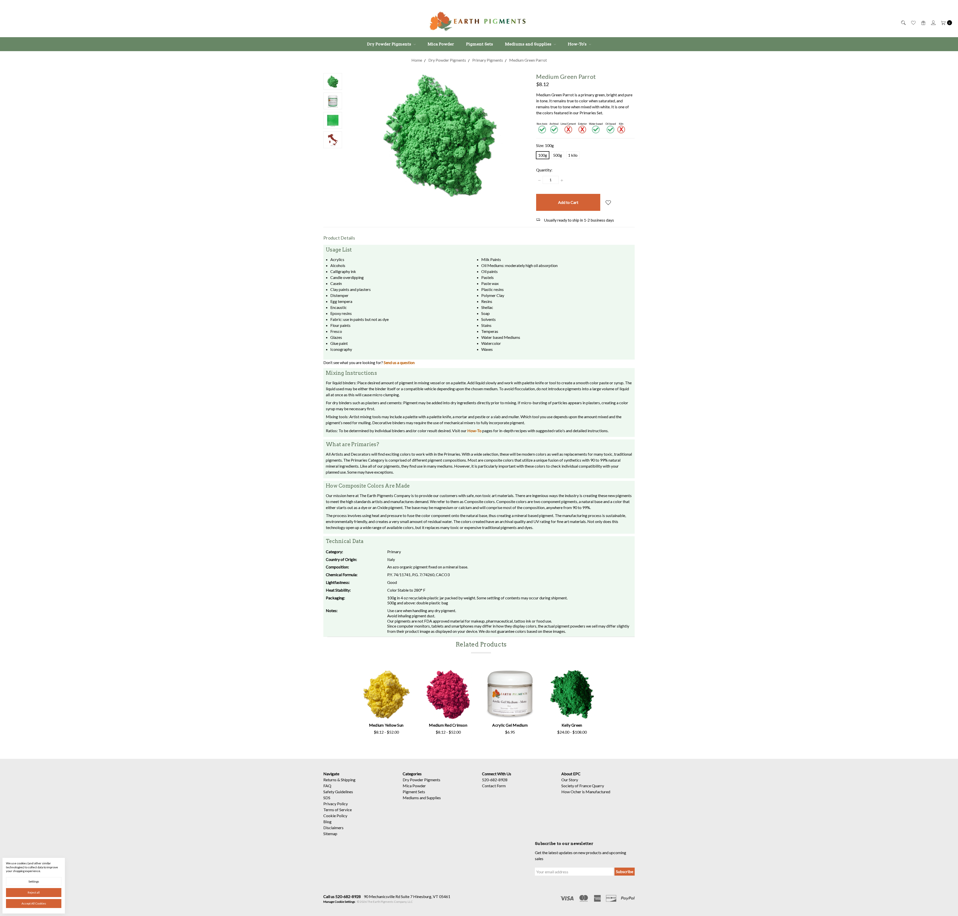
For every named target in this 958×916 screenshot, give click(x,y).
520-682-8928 (494, 779)
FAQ (327, 785)
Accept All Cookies (33, 903)
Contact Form (494, 785)
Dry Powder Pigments (389, 44)
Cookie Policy (335, 815)
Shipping (348, 779)
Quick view (386, 696)
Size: (545, 145)
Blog (327, 821)
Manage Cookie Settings (339, 902)
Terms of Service (337, 809)
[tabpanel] (386, 702)
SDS (326, 797)
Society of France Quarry (582, 785)
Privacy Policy (335, 803)
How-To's (578, 44)
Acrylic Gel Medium (510, 725)
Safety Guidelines (338, 791)
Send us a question (399, 362)
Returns (330, 779)
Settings (33, 881)
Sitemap (330, 833)
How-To (474, 430)
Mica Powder (441, 44)
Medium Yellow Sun (386, 725)
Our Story (569, 779)
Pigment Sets (479, 44)
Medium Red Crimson (448, 725)
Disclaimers (333, 827)
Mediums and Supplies (528, 44)
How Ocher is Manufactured (585, 791)
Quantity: (544, 169)
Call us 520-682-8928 (342, 896)
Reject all (34, 892)
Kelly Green (572, 725)
